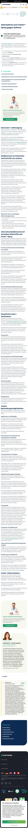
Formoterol (11, 139)
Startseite (3, 14)
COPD (3, 133)
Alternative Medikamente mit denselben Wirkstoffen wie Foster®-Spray (13, 80)
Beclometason (21, 142)
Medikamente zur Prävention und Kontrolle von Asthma (14, 76)
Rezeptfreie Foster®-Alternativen (9, 83)
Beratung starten (10, 119)
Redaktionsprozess (11, 38)
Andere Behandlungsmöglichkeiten (10, 86)
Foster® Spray (18, 14)
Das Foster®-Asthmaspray (8, 74)
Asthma (13, 14)
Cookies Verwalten (14, 825)
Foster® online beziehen (7, 89)
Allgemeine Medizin (8, 14)
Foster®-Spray (7, 43)
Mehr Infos (8, 817)
